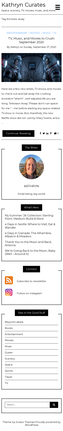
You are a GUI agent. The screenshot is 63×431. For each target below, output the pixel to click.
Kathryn (14, 47)
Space (9, 364)
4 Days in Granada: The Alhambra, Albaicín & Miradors (28, 234)
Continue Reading (18, 133)
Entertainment (17, 33)
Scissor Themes (25, 422)
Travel (8, 376)
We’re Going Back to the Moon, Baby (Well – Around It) (30, 252)
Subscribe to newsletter (31, 281)
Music (47, 33)
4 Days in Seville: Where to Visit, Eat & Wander (30, 226)
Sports (9, 370)
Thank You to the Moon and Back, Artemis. (28, 243)
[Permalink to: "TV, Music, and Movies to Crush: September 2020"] (31, 67)
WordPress (31, 424)
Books (9, 328)
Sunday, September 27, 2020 (40, 47)
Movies (35, 33)
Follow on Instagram (29, 293)
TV (55, 33)
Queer (9, 352)
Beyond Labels (14, 321)
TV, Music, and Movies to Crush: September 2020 (31, 40)
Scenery (10, 358)
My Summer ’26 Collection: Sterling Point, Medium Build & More (29, 217)
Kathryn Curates (23, 4)
